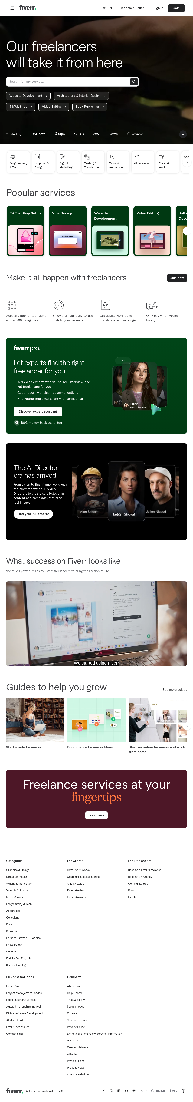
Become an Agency (140, 877)
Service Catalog (16, 965)
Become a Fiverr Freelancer (145, 870)
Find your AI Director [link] (33, 514)
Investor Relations (78, 1074)
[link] (28, 96)
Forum (132, 890)
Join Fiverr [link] (96, 815)
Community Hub (138, 884)
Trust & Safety (76, 1000)
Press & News (75, 1068)
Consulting (12, 917)
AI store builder (16, 1020)
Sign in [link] (158, 8)
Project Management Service (24, 993)
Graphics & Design (17, 870)
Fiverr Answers (76, 897)
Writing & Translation (19, 884)
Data (9, 924)
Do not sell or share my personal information (94, 1034)
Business (11, 931)
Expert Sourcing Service (21, 1000)
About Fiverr (75, 986)
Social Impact (75, 1006)
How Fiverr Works (78, 870)
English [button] (160, 1091)
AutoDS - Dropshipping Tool (23, 1006)
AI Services (13, 911)
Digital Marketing (16, 877)
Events (132, 897)
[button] (12, 8)
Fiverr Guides (75, 890)
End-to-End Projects (18, 958)
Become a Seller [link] (132, 8)
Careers (72, 1013)
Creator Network (77, 1047)
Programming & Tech (19, 904)
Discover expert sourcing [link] (38, 411)
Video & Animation (17, 890)
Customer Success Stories (83, 877)
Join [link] (176, 8)
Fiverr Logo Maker (17, 1027)
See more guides (175, 689)
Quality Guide (75, 884)
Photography (14, 945)
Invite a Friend (76, 1061)
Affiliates (72, 1054)
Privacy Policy (76, 1027)
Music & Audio (15, 897)
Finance (11, 951)
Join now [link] (177, 277)
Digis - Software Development (24, 1013)
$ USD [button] (174, 1091)
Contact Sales (14, 1034)
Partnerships (75, 1040)
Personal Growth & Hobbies (23, 938)
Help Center (74, 993)
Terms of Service (77, 1020)
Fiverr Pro (12, 986)
